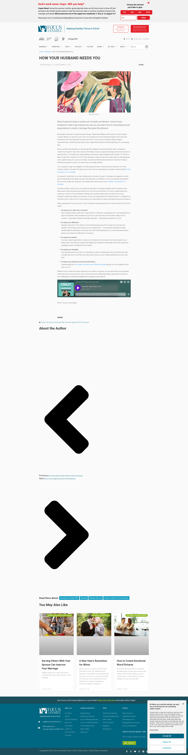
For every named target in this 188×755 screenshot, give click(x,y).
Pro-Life (78, 46)
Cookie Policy (93, 751)
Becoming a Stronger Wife (55, 322)
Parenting (55, 46)
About (122, 46)
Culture (90, 46)
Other (143, 18)
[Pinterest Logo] (143, 751)
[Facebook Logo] (127, 751)
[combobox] (136, 46)
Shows (99, 46)
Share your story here (106, 700)
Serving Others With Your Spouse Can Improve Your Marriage (56, 664)
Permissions (103, 751)
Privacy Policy (82, 751)
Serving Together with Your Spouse (77, 322)
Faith (67, 46)
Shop (105, 708)
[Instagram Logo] (139, 751)
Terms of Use (71, 751)
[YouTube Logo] (135, 751)
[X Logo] (131, 751)
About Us (68, 708)
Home (41, 52)
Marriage (48, 52)
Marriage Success (95, 598)
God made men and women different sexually (90, 264)
